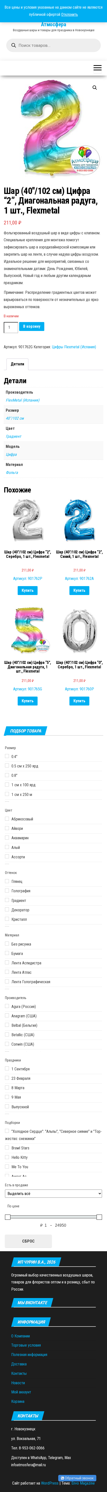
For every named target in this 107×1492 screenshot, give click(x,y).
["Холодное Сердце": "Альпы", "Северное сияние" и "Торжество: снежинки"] (7, 1131)
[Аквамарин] (7, 838)
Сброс (28, 1241)
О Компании (20, 1336)
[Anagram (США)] (7, 1015)
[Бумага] (7, 953)
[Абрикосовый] (7, 819)
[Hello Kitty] (7, 1157)
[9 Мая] (7, 1097)
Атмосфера (53, 24)
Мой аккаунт (21, 1392)
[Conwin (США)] (7, 1044)
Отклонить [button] (69, 14)
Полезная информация (29, 1354)
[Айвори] (7, 828)
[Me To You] (7, 1166)
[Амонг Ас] (7, 1176)
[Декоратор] (7, 909)
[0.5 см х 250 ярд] (7, 765)
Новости (18, 1383)
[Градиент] (7, 900)
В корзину (31, 326)
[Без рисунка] (7, 944)
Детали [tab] (17, 364)
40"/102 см (15, 418)
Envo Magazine (83, 1483)
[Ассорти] (7, 856)
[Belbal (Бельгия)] (7, 1025)
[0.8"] (7, 775)
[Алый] (7, 847)
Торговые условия (26, 1345)
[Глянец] (7, 881)
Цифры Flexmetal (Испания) (74, 347)
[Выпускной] (7, 1106)
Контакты (19, 1373)
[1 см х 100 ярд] (7, 785)
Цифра (11, 454)
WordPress (49, 1483)
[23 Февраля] (7, 1078)
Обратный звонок (79, 1478)
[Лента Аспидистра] (7, 962)
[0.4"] (7, 756)
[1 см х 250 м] (7, 794)
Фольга (12, 472)
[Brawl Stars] (7, 1147)
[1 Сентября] (7, 1068)
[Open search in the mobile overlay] (53, 45)
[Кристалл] (7, 919)
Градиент (13, 436)
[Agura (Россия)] (7, 1006)
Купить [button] (28, 590)
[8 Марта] (7, 1087)
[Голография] (7, 891)
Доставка (19, 1364)
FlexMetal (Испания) (22, 400)
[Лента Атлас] (7, 972)
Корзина (17, 1401)
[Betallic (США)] (7, 1034)
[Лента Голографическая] (7, 981)
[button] (94, 87)
